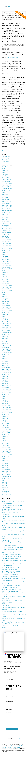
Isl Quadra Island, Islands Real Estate (12, 547)
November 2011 (6, 473)
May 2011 (4, 484)
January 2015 (6, 405)
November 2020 (7, 287)
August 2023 (6, 234)
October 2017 (6, 351)
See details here (12, 57)
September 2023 (7, 232)
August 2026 (6, 168)
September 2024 (7, 210)
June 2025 (5, 194)
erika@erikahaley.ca (10, 676)
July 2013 (5, 436)
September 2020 (7, 290)
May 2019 (5, 318)
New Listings (5, 158)
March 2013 (5, 444)
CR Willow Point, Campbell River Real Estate (13, 46)
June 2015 (5, 398)
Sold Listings (5, 161)
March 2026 (5, 177)
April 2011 (5, 485)
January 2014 (6, 427)
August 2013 (5, 434)
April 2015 (5, 402)
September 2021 (7, 269)
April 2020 (5, 300)
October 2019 (6, 309)
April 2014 (5, 422)
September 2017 (7, 352)
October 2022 (6, 247)
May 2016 (4, 380)
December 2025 (7, 183)
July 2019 (5, 314)
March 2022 (5, 259)
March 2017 (5, 363)
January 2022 (6, 263)
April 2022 (5, 258)
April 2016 (5, 382)
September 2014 (7, 413)
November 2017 (6, 349)
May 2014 (5, 420)
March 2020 (5, 301)
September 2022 (7, 249)
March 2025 (5, 199)
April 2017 (5, 362)
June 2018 (5, 338)
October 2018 (6, 331)
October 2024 (6, 208)
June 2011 (5, 482)
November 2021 (6, 265)
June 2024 (5, 216)
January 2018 (6, 347)
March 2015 (5, 403)
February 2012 (6, 467)
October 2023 (6, 230)
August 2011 (5, 478)
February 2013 (6, 445)
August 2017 (5, 354)
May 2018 (5, 340)
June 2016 (5, 378)
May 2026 (5, 174)
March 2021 (5, 280)
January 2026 (6, 181)
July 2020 (5, 294)
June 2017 (5, 358)
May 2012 (5, 462)
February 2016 (6, 385)
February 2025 (6, 201)
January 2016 (6, 387)
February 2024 (6, 223)
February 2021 (6, 281)
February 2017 (6, 365)
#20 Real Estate (6, 500)
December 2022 (7, 243)
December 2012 (6, 449)
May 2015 (4, 400)
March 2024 (5, 221)
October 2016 (6, 371)
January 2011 (6, 491)
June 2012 (5, 460)
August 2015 (5, 394)
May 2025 (5, 196)
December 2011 (6, 471)
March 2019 (5, 321)
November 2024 (7, 207)
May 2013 (5, 440)
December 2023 (7, 227)
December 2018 (6, 327)
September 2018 (7, 332)
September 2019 (7, 311)
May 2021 (5, 276)
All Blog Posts (6, 156)
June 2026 (5, 172)
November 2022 (7, 245)
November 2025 (7, 185)
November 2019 (6, 307)
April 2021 (5, 278)
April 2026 (5, 176)
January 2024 (6, 225)
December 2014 (6, 407)
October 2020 (6, 289)
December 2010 (6, 493)
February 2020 (6, 303)
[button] (4, 679)
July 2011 (4, 480)
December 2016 (6, 369)
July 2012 (5, 458)
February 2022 (6, 261)
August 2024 (6, 212)
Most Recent (6, 167)
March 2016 (5, 383)
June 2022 (5, 254)
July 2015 (5, 396)
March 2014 (5, 423)
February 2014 (6, 425)
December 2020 (7, 285)
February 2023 (6, 239)
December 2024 (7, 205)
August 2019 (5, 312)
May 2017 (5, 360)
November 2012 (6, 451)
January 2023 (6, 241)
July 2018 (5, 336)
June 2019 (5, 316)
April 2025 (5, 198)
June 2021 (5, 274)
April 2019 (5, 320)
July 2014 (5, 416)
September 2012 (7, 454)
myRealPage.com (17, 738)
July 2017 (5, 356)
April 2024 (5, 219)
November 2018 (6, 329)
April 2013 (5, 442)
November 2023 (7, 228)
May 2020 (5, 298)
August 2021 (5, 270)
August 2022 (6, 250)
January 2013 (6, 447)
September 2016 (7, 372)
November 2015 (6, 389)
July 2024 (5, 214)
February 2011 (6, 489)
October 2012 (6, 453)
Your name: (9, 693)
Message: (9, 709)
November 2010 (6, 495)
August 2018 (6, 334)
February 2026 (6, 179)
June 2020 (5, 296)
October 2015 (6, 391)
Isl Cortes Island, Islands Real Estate (12, 545)
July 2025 (5, 192)
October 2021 (6, 267)
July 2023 (5, 236)
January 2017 (6, 367)
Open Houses (6, 160)
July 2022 (5, 252)
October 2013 (6, 433)
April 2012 (5, 464)
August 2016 (5, 374)
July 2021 (5, 272)
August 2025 (6, 190)
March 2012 (5, 465)
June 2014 (5, 418)
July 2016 (5, 376)
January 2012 (6, 469)
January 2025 (6, 203)
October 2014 (6, 411)
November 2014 (6, 409)
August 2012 (5, 456)
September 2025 (7, 188)
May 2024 (5, 218)
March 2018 (5, 343)
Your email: (9, 701)
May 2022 (5, 256)
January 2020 (6, 305)
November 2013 (6, 431)
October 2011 (6, 475)
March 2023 (5, 238)
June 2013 (5, 438)
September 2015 (7, 393)
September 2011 (6, 476)
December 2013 (6, 429)
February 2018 (6, 345)
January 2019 (6, 325)
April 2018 (5, 341)
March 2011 (5, 487)
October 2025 (6, 187)
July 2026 (5, 170)
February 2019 (6, 323)
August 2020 (6, 292)
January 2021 (6, 283)
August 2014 (5, 414)
